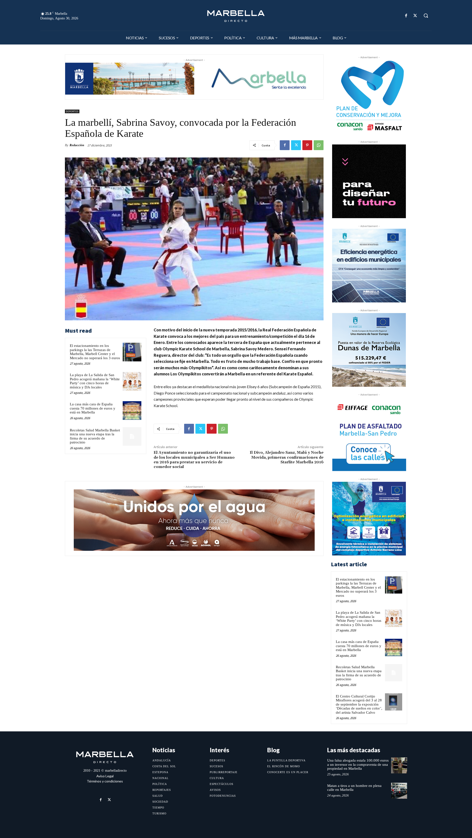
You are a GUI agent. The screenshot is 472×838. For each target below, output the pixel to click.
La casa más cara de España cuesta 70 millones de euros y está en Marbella (92, 408)
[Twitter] (415, 15)
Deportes (72, 111)
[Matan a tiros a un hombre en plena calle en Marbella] (399, 791)
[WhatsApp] (319, 145)
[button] (426, 15)
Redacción (77, 145)
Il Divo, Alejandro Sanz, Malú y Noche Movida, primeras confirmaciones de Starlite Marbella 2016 (287, 457)
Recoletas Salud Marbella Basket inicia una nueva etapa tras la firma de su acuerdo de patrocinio (95, 436)
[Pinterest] (307, 145)
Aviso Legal (105, 776)
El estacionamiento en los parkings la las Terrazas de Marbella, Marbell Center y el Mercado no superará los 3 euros (95, 352)
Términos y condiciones (105, 781)
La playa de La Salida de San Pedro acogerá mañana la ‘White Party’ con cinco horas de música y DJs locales (95, 381)
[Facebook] (406, 15)
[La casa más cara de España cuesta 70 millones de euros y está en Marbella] (132, 410)
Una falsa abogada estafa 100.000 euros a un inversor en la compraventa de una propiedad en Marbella (358, 764)
